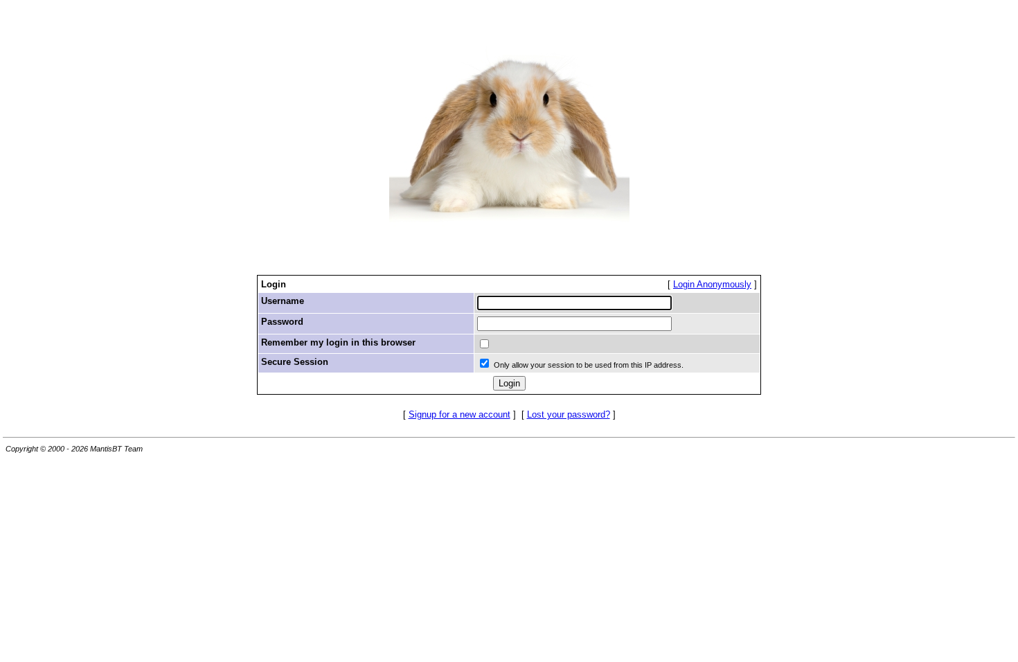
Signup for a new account (459, 414)
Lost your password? (568, 414)
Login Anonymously (712, 284)
